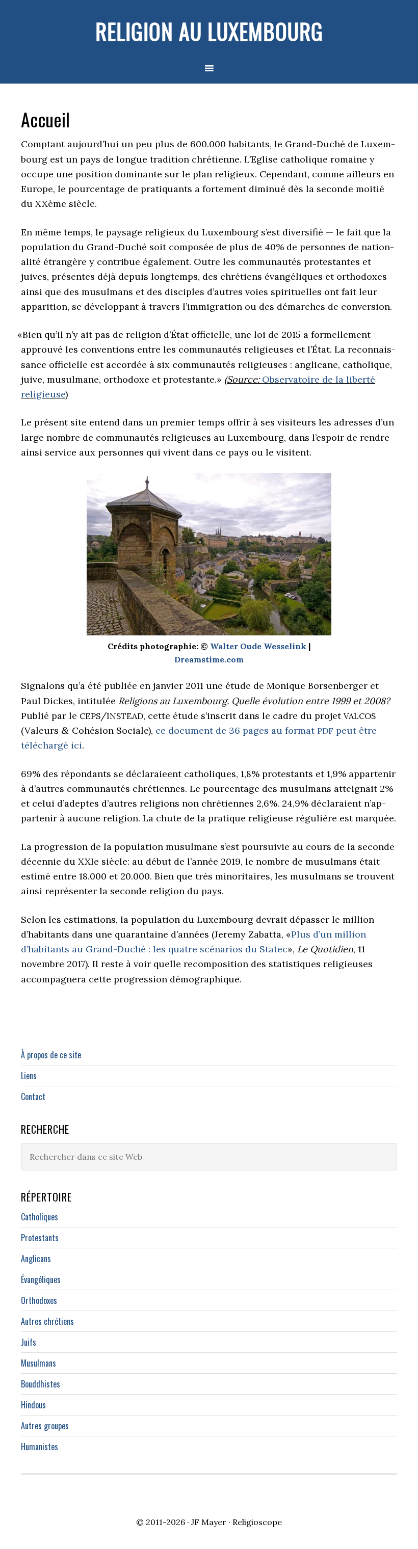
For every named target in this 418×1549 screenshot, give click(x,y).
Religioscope (257, 1522)
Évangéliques (41, 1279)
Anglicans (36, 1258)
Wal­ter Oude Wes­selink (258, 646)
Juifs (28, 1342)
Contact (33, 1096)
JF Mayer (208, 1522)
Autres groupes (45, 1426)
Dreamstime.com (209, 659)
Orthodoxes (39, 1300)
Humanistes (39, 1446)
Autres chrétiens (47, 1321)
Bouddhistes (40, 1384)
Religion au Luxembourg (209, 31)
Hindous (33, 1405)
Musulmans (38, 1363)
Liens (29, 1076)
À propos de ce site (51, 1055)
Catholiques (39, 1217)
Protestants (40, 1238)
